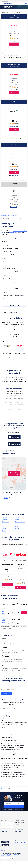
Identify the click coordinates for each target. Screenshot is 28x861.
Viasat (5, 506)
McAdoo (17, 519)
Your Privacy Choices (6, 855)
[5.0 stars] (18, 38)
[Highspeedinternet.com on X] (17, 843)
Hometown (5, 524)
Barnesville (4, 519)
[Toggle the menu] (26, 3)
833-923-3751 (15, 47)
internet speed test (13, 232)
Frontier (6, 497)
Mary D (4, 526)
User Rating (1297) (14, 41)
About (16, 833)
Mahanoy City (5, 521)
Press (15, 840)
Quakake (4, 530)
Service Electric (7, 509)
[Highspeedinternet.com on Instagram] (19, 843)
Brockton (17, 517)
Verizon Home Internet (9, 501)
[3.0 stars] (14, 38)
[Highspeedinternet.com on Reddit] (22, 843)
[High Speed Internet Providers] (7, 3)
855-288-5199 (15, 175)
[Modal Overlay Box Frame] (14, 801)
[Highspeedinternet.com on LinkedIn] (24, 843)
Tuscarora (4, 528)
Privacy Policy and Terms (16, 854)
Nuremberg (17, 528)
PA (5, 788)
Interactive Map (14, 473)
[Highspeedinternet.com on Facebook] (15, 843)
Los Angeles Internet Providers (20, 818)
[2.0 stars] (12, 38)
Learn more (14, 209)
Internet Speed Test (4, 833)
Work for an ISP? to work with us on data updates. (13, 218)
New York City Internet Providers (20, 824)
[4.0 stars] (16, 38)
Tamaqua (17, 526)
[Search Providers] (12, 823)
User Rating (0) (13, 206)
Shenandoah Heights (20, 521)
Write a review (6, 693)
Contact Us (16, 838)
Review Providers (3, 820)
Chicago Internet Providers (19, 820)
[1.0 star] (10, 38)
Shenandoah (18, 524)
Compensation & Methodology (6, 854)
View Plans (12, 44)
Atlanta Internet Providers (19, 829)
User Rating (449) (14, 126)
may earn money (5, 0)
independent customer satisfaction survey (10, 215)
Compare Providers (4, 818)
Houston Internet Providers (19, 822)
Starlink (3, 619)
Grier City (4, 517)
